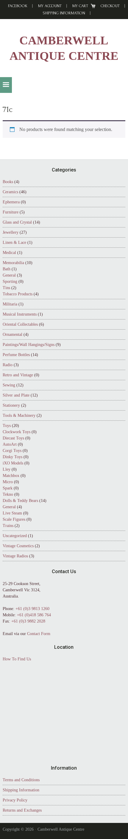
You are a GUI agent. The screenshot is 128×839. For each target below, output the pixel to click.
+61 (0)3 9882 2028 (28, 621)
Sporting (10, 281)
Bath (6, 269)
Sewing (9, 385)
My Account (50, 6)
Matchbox (11, 475)
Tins (6, 288)
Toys (7, 425)
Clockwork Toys (16, 432)
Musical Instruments (20, 314)
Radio (8, 365)
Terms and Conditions (21, 780)
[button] (6, 85)
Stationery (11, 405)
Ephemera (11, 202)
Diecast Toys (13, 438)
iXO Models (13, 463)
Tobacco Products (17, 294)
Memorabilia (13, 263)
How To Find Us (17, 659)
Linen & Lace (14, 242)
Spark (8, 488)
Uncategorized (15, 536)
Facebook (17, 6)
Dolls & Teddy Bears (20, 500)
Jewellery (10, 232)
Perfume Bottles (16, 355)
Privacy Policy (15, 800)
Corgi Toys (12, 450)
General (9, 275)
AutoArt (10, 444)
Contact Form (38, 633)
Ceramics (10, 192)
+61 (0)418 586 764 (34, 615)
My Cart (80, 6)
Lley (6, 469)
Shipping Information (64, 13)
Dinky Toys (12, 457)
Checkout (110, 6)
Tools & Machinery (19, 415)
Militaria (10, 304)
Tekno (8, 494)
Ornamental (12, 334)
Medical (9, 252)
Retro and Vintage (18, 375)
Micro (8, 482)
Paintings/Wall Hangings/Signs (28, 344)
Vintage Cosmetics (18, 546)
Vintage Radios (15, 556)
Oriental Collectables (20, 324)
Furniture (10, 212)
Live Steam (12, 513)
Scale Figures (14, 519)
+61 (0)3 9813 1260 (32, 608)
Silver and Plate (16, 395)
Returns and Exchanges (22, 810)
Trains (8, 525)
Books (8, 182)
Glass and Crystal (17, 222)
